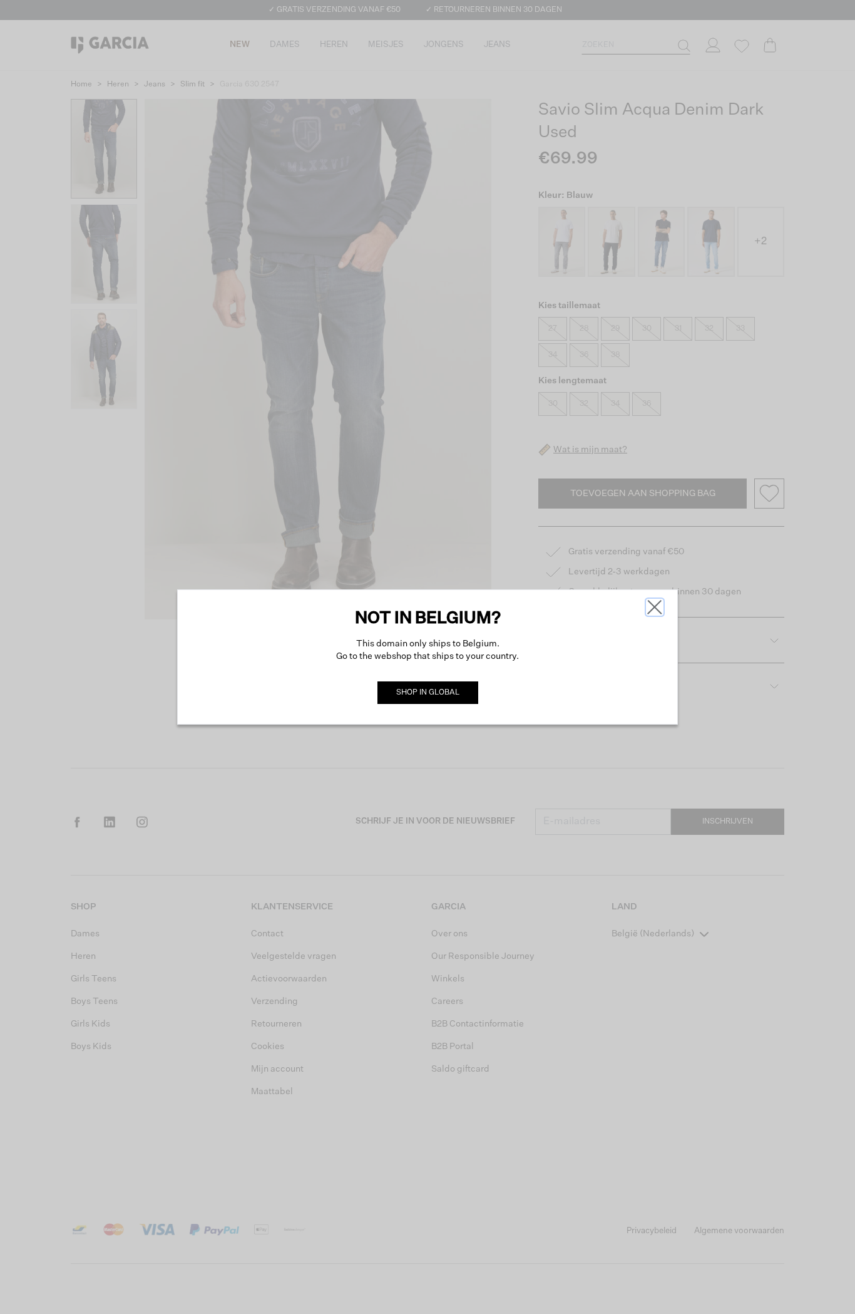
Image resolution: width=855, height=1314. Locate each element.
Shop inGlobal (427, 692)
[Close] (654, 607)
